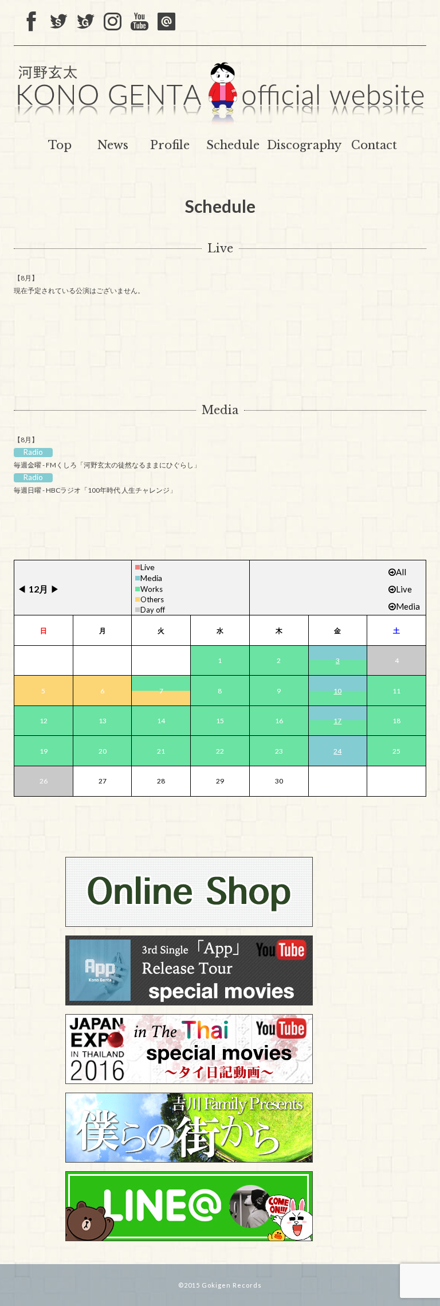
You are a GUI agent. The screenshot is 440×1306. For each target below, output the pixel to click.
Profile (170, 145)
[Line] (166, 22)
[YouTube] (139, 22)
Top (60, 145)
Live (220, 248)
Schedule (233, 145)
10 (337, 691)
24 (337, 751)
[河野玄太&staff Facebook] (32, 22)
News (112, 145)
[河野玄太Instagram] (112, 22)
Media (220, 410)
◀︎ (21, 588)
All (401, 572)
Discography (304, 145)
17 (337, 720)
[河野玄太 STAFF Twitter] (59, 22)
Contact (374, 145)
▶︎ (55, 588)
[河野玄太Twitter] (86, 22)
